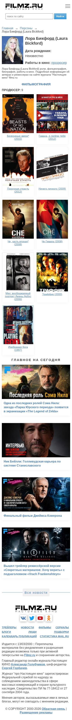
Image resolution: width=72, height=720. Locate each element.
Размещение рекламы (36, 712)
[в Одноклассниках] (48, 618)
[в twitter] (31, 618)
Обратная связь (53, 708)
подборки (61, 631)
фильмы (45, 627)
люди (32, 631)
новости (27, 627)
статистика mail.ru (54, 636)
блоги (6, 631)
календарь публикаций (19, 636)
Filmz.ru (29, 655)
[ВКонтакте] (23, 618)
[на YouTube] (40, 618)
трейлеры (9, 627)
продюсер (59, 63)
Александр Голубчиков (28, 664)
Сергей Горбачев (14, 668)
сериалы (62, 627)
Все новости (36, 592)
